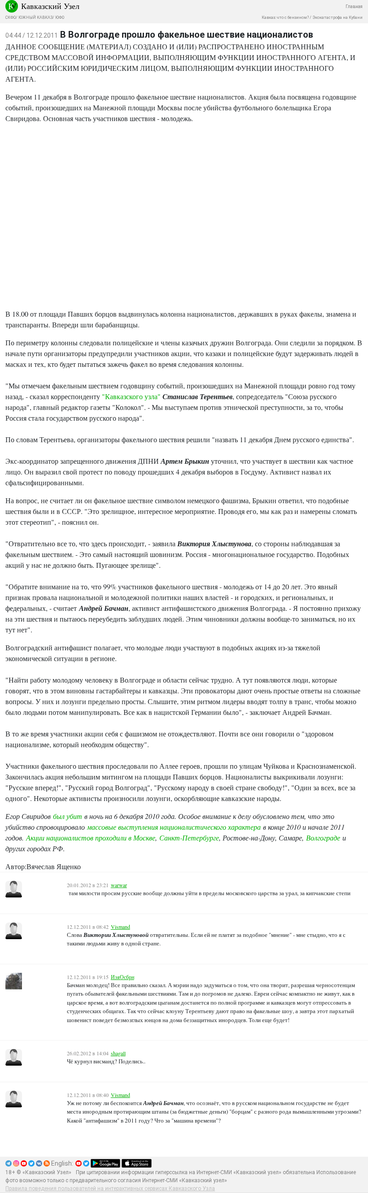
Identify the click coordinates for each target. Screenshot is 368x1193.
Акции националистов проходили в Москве (90, 837)
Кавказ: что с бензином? (285, 17)
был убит (67, 816)
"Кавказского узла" (131, 396)
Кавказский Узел (50, 5)
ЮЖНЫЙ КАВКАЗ (35, 17)
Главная (354, 6)
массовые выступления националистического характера (174, 827)
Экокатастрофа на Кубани (337, 17)
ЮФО (59, 17)
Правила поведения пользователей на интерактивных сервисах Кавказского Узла (110, 1188)
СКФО (10, 17)
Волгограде (323, 837)
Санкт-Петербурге (189, 837)
